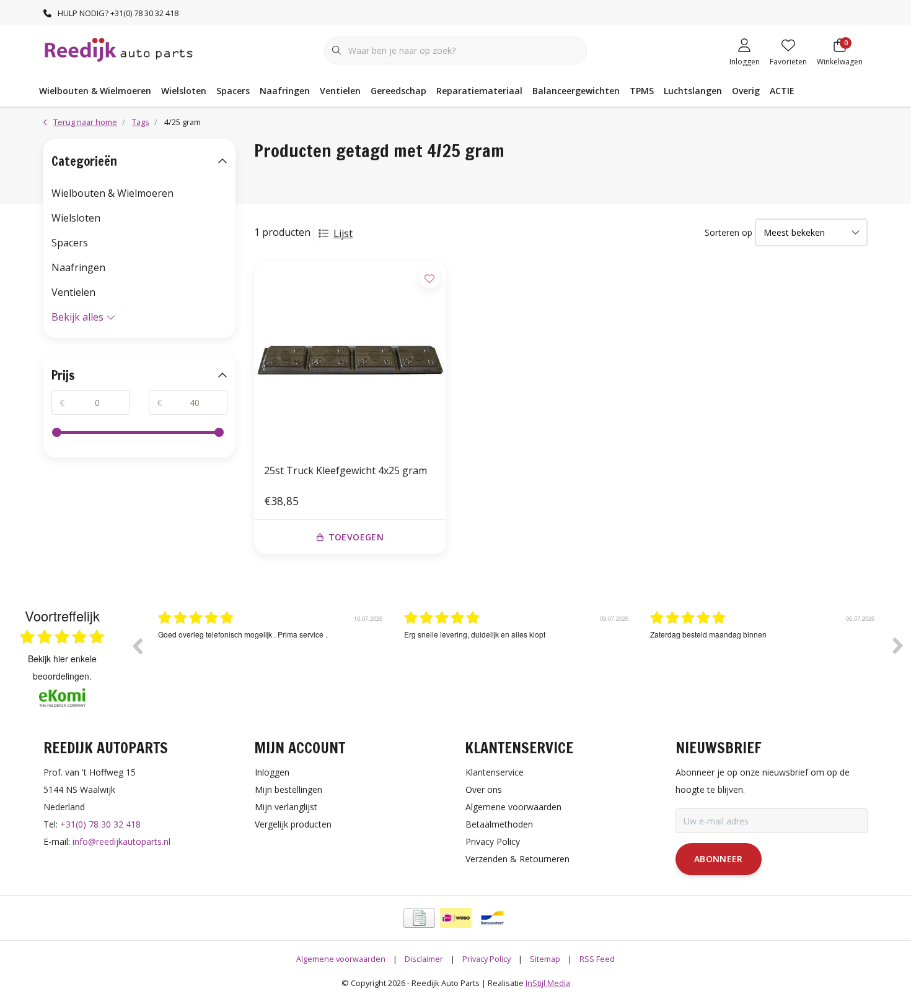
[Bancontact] (492, 918)
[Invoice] (419, 918)
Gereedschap (398, 91)
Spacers (233, 91)
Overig (746, 91)
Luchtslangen (693, 91)
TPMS (642, 91)
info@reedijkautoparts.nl (121, 841)
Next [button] (898, 645)
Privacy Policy (486, 958)
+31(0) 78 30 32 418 (100, 824)
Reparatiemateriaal (479, 91)
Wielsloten (183, 91)
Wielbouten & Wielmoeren (95, 91)
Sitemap (545, 958)
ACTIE (782, 91)
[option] (327, 654)
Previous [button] (137, 645)
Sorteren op (728, 232)
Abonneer (718, 859)
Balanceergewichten (576, 91)
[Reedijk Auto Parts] (119, 49)
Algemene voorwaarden (340, 958)
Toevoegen (356, 537)
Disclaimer (424, 958)
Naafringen (285, 91)
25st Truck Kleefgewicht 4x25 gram (345, 470)
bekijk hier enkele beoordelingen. (62, 667)
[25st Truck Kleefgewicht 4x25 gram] (350, 357)
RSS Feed (597, 958)
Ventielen (340, 91)
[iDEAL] (456, 918)
